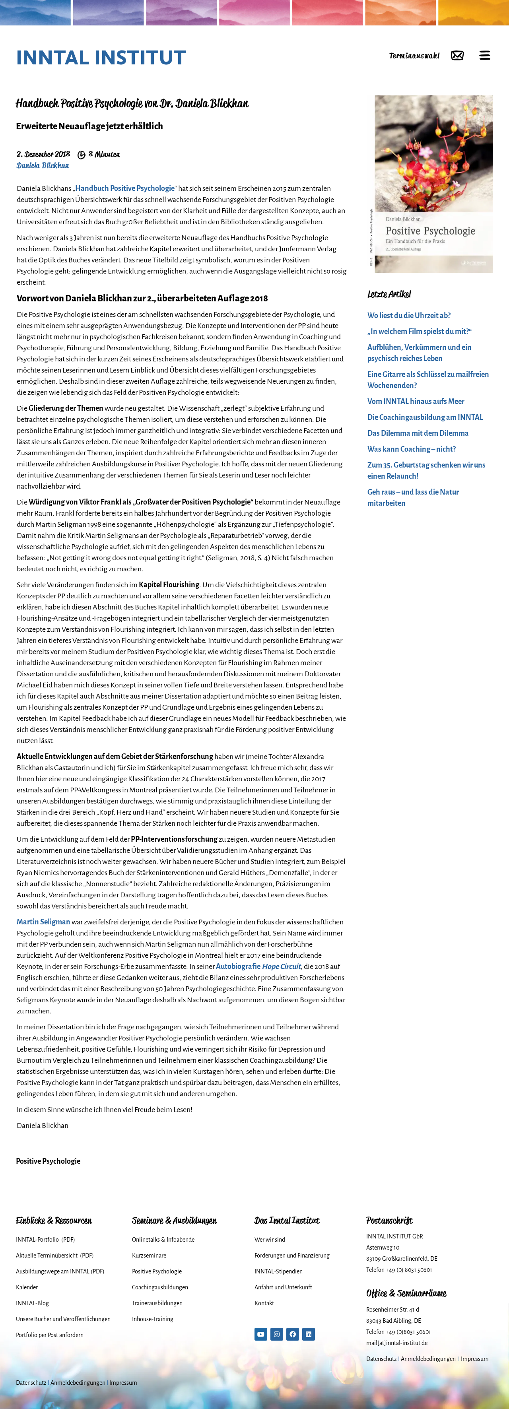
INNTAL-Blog (32, 1303)
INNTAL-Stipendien (278, 1271)
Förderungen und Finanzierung (292, 1255)
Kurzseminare (149, 1255)
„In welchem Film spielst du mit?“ (419, 332)
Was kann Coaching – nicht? (411, 449)
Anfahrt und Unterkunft (283, 1287)
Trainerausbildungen (157, 1303)
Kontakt (264, 1303)
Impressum (475, 1359)
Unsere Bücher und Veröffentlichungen (63, 1319)
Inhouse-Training (152, 1319)
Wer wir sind (269, 1239)
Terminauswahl (414, 55)
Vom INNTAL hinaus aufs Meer (415, 402)
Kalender (27, 1287)
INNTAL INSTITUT (101, 57)
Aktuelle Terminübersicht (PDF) (55, 1255)
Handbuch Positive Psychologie (125, 188)
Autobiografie (258, 966)
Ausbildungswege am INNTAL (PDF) (60, 1271)
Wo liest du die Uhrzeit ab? (409, 316)
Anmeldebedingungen (428, 1359)
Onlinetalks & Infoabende (163, 1239)
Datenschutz (381, 1359)
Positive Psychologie (48, 1161)
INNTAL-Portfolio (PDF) (45, 1239)
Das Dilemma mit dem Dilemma (418, 433)
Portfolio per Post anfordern (50, 1335)
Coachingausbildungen (160, 1287)
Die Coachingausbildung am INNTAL (425, 417)
